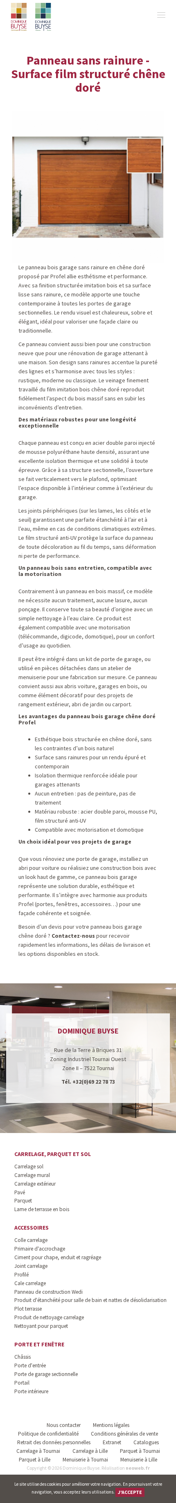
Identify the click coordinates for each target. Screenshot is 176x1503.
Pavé (19, 1192)
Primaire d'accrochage (39, 1248)
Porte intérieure (31, 1391)
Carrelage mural (32, 1175)
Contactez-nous (73, 935)
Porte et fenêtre (39, 1344)
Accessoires (31, 1227)
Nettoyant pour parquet (41, 1326)
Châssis (22, 1356)
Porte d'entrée (30, 1365)
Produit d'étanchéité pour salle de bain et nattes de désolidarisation (90, 1300)
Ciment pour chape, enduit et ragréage (57, 1257)
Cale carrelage (30, 1283)
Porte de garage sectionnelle (46, 1374)
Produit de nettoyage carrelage (49, 1317)
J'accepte (130, 1492)
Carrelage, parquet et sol (52, 1154)
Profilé (21, 1274)
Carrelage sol (28, 1166)
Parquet (23, 1200)
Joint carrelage (30, 1266)
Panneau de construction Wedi (48, 1291)
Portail (21, 1382)
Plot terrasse (28, 1308)
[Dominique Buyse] (31, 17)
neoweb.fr (138, 1468)
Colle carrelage (30, 1240)
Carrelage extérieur (35, 1183)
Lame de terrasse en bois (41, 1209)
